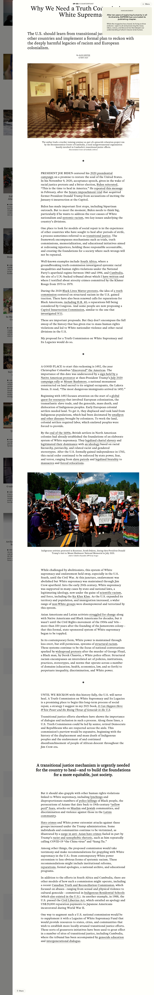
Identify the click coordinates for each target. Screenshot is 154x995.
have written (110, 276)
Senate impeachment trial (85, 192)
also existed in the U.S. (65, 896)
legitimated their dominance (59, 444)
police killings (88, 800)
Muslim (76, 808)
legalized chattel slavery (100, 440)
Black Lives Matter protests (80, 291)
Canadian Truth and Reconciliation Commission (83, 885)
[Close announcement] (102, 7)
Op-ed (75, 4)
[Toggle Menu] (146, 4)
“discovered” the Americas (88, 370)
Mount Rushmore (75, 381)
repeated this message (108, 188)
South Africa (88, 261)
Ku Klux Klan (81, 596)
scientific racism (110, 592)
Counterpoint (87, 4)
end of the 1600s (60, 433)
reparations (48, 867)
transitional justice (98, 236)
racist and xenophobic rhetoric (72, 837)
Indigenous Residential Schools (104, 893)
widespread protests (68, 651)
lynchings (96, 797)
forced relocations (72, 463)
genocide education (111, 937)
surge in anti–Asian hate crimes (81, 834)
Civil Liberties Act (73, 900)
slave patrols (81, 459)
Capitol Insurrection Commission (62, 310)
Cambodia (116, 273)
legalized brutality (107, 459)
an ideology (92, 444)
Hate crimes (48, 822)
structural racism (106, 644)
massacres (47, 463)
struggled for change (102, 614)
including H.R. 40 (75, 302)
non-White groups (64, 604)
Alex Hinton (84, 55)
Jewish (91, 808)
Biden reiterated (107, 184)
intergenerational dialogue (63, 941)
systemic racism (72, 218)
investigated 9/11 (51, 313)
